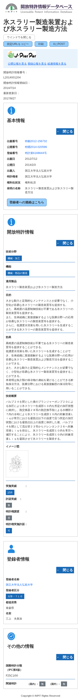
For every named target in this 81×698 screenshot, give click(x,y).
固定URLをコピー (18, 44)
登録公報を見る (37, 63)
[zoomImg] (17, 464)
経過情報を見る (56, 63)
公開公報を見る (17, 63)
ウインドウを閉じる (19, 37)
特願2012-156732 (36, 141)
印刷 (41, 44)
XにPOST (59, 44)
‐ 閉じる (65, 131)
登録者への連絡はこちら (26, 202)
